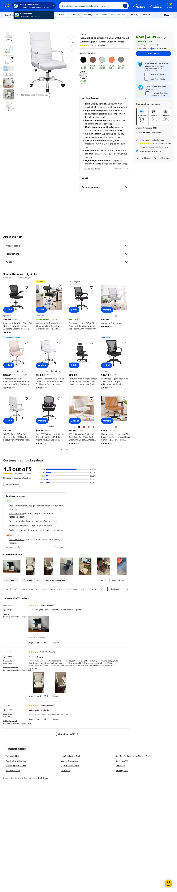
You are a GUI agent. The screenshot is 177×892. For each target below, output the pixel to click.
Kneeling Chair (122, 770)
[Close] (51, 15)
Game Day (134, 15)
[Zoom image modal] (71, 48)
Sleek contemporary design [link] (22, 505)
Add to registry (165, 158)
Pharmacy (88, 15)
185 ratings (101, 45)
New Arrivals (101, 15)
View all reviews (12, 484)
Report (56, 643)
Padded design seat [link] (18, 530)
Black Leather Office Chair (16, 761)
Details (161, 151)
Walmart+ (147, 15)
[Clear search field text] (118, 5)
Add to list (146, 158)
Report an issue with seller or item (154, 147)
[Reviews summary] (95, 45)
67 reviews (27, 474)
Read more (32, 668)
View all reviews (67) (67, 734)
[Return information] (168, 48)
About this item (12, 236)
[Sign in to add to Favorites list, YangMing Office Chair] (124, 287)
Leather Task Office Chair (16, 766)
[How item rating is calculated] (30, 478)
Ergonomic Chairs (13, 756)
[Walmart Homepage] (7, 5)
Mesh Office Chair (13, 770)
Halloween (62, 15)
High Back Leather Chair (70, 756)
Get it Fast (75, 15)
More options (156, 133)
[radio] (83, 62)
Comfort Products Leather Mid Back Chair (133, 756)
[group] (92, 45)
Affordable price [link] (16, 513)
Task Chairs (120, 766)
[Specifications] (126, 254)
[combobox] (94, 5)
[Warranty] (126, 262)
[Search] (125, 6)
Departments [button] (10, 15)
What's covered (158, 66)
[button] (139, 5)
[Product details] (126, 246)
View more (65, 449)
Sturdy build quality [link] (18, 525)
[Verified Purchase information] (54, 605)
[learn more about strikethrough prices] (165, 38)
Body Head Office (123, 761)
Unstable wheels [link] (16, 539)
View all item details (92, 169)
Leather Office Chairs (69, 761)
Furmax (83, 34)
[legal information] (158, 45)
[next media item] (71, 61)
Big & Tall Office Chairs (70, 766)
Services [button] (28, 15)
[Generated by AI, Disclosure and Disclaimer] (127, 169)
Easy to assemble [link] (17, 521)
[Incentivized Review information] (44, 638)
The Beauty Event (118, 15)
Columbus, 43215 (150, 128)
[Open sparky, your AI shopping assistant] (168, 883)
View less (58, 547)
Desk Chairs (65, 770)
